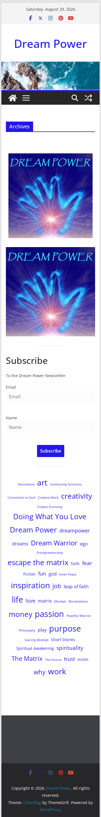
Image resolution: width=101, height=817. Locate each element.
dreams (20, 544)
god (53, 574)
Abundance (26, 484)
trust (69, 658)
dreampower (74, 530)
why (39, 672)
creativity (76, 496)
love (30, 600)
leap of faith (76, 586)
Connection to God (21, 498)
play (42, 630)
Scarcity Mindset (37, 640)
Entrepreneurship (50, 553)
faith (75, 563)
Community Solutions (66, 484)
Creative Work (48, 498)
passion (49, 613)
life (17, 599)
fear (87, 563)
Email (11, 387)
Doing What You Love (49, 516)
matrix (45, 601)
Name (11, 417)
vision (82, 659)
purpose (65, 628)
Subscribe (50, 451)
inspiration (30, 585)
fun (42, 573)
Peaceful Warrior (78, 616)
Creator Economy (50, 507)
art (42, 482)
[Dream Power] (12, 98)
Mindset (60, 601)
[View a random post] (88, 98)
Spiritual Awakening (35, 648)
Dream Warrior (54, 542)
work (57, 671)
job (56, 586)
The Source (53, 660)
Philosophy (27, 630)
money (20, 614)
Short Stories (63, 639)
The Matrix (27, 658)
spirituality (69, 648)
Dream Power (50, 43)
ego (84, 544)
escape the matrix (38, 562)
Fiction (29, 574)
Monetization (78, 601)
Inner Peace (67, 574)
